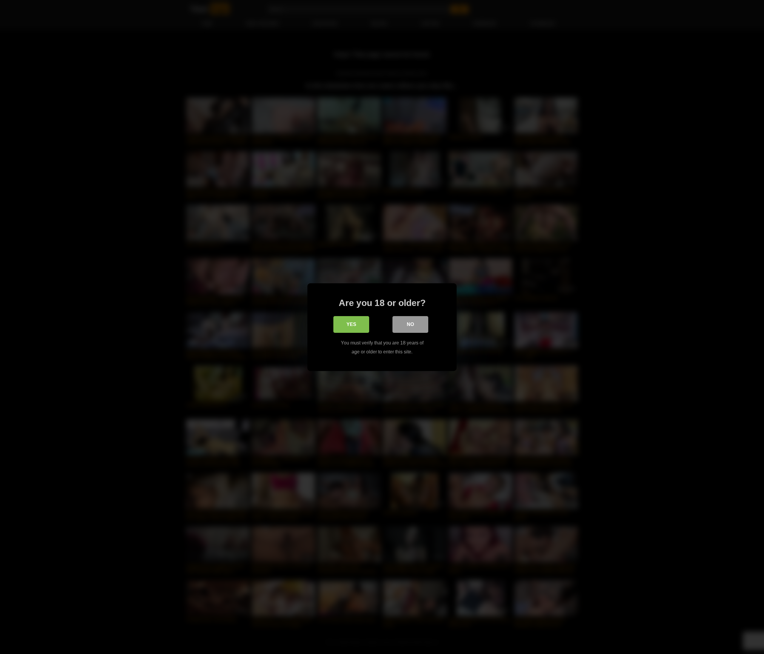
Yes (351, 324)
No (410, 324)
